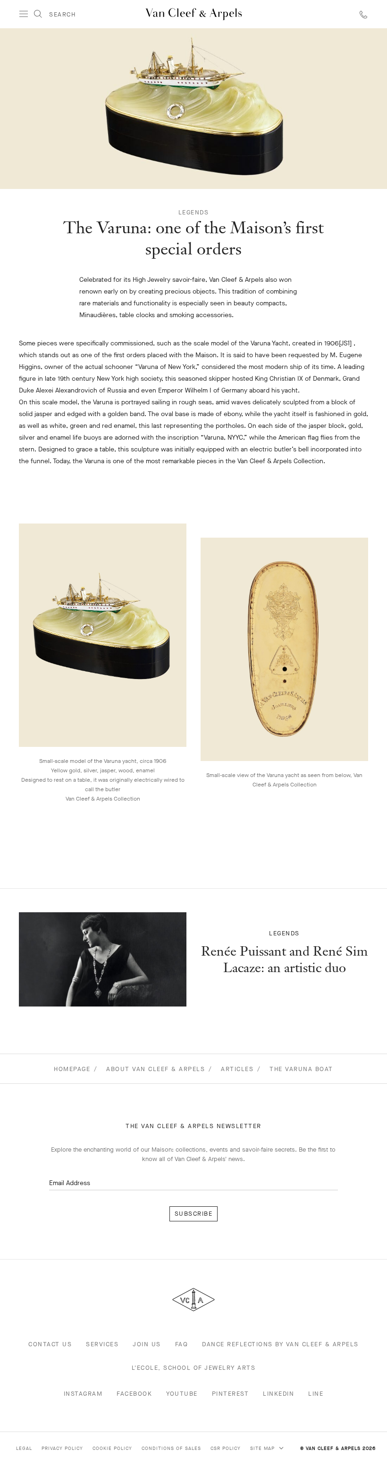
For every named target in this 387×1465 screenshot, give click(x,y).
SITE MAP (263, 1448)
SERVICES (102, 1344)
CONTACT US (50, 1344)
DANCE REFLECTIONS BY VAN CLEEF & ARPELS (280, 1344)
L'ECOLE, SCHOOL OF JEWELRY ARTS (194, 1368)
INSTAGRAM (83, 1394)
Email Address (69, 1183)
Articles (237, 1069)
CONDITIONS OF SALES (171, 1448)
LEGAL (24, 1448)
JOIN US (147, 1344)
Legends (193, 212)
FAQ (181, 1344)
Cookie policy (112, 1448)
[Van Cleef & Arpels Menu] (23, 14)
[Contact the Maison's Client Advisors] (363, 14)
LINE (315, 1394)
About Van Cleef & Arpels (155, 1069)
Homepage (72, 1069)
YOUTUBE (182, 1394)
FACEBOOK (134, 1394)
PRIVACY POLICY (62, 1448)
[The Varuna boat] (103, 959)
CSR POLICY (225, 1448)
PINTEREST (230, 1394)
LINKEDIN (278, 1394)
